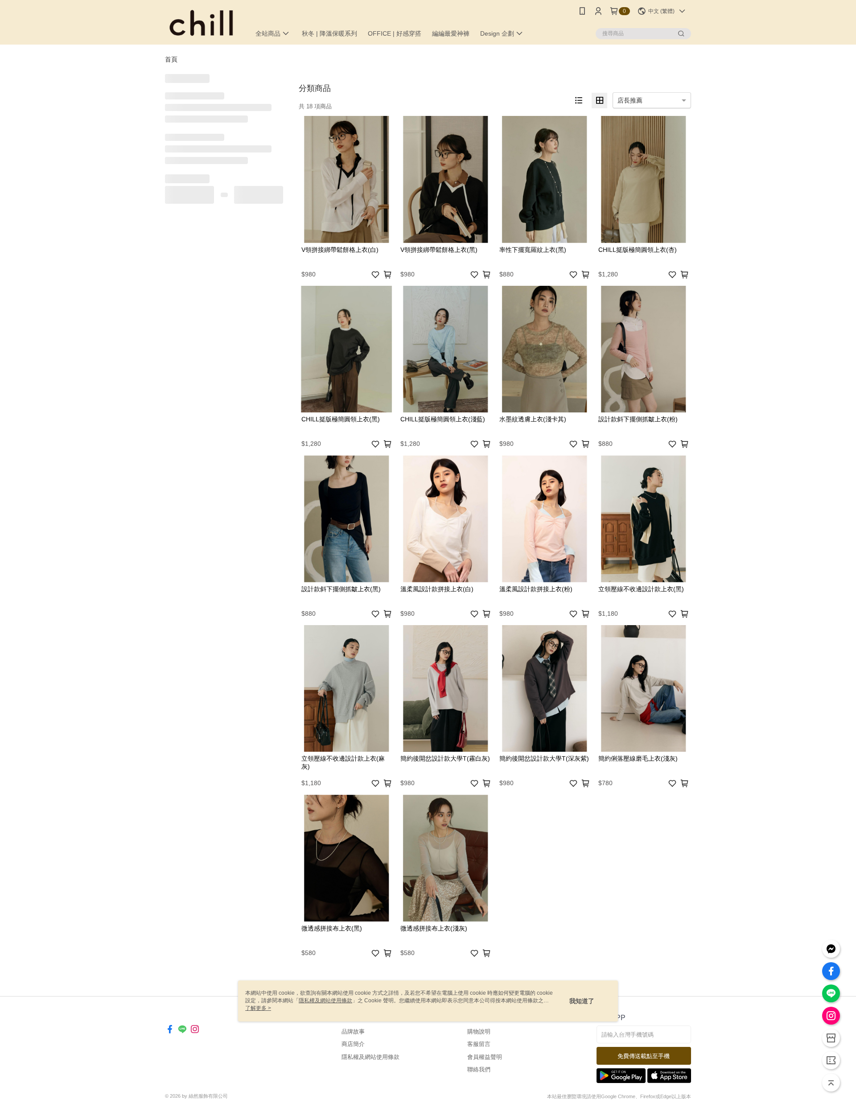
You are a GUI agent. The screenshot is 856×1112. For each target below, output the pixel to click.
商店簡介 (353, 1044)
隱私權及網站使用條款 (370, 1057)
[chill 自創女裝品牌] (202, 23)
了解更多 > (258, 1008)
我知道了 (581, 1001)
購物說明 (478, 1031)
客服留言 (478, 1044)
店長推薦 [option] (629, 100)
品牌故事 (353, 1031)
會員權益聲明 (484, 1057)
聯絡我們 (478, 1069)
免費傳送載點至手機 (643, 1056)
